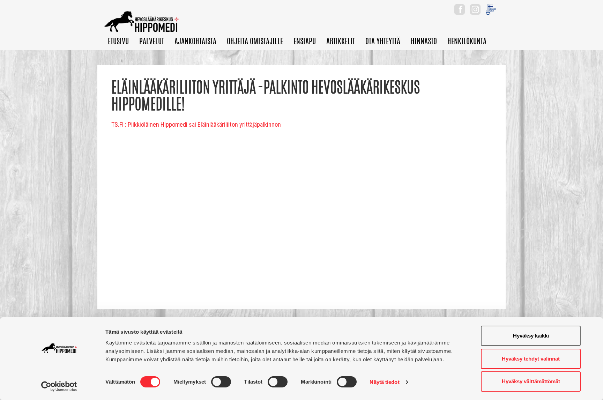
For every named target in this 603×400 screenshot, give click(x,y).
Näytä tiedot (384, 382)
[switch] (221, 381)
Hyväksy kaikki (531, 336)
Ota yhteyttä (382, 41)
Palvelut (151, 41)
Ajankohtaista (195, 41)
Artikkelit (340, 41)
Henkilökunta (466, 41)
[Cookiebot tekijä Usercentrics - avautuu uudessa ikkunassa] (59, 386)
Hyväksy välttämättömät (531, 381)
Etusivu (118, 41)
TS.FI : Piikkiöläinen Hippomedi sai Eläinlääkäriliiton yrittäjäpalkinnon (196, 124)
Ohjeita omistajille (255, 41)
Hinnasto (424, 41)
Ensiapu (304, 41)
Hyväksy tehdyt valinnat (531, 359)
